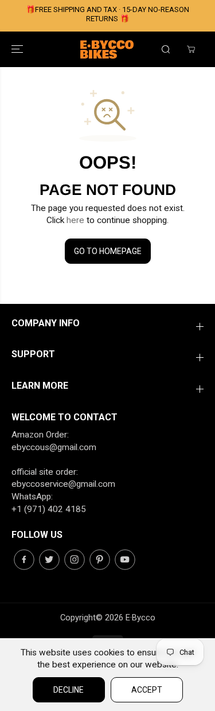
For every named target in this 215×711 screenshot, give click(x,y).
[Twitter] (49, 559)
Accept (146, 689)
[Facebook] (24, 559)
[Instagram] (74, 559)
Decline (68, 689)
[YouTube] (125, 559)
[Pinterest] (99, 559)
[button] (18, 49)
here (75, 220)
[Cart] (191, 49)
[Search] (165, 49)
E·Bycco (140, 617)
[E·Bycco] (107, 49)
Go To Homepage (108, 251)
